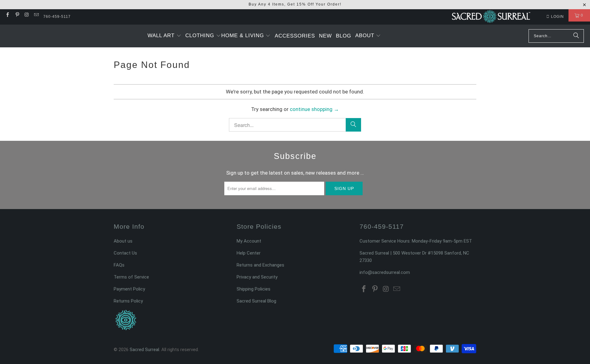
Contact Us (125, 253)
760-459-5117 (57, 16)
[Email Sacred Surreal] (36, 15)
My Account (249, 241)
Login (557, 16)
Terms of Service (131, 277)
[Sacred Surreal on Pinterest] (16, 15)
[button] (164, 36)
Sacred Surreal (144, 349)
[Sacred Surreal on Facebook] (7, 15)
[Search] (576, 36)
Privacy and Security (257, 277)
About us (123, 241)
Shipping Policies (253, 289)
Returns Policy (128, 301)
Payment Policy (129, 289)
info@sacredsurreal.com (385, 272)
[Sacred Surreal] (491, 17)
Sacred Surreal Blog (256, 301)
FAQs (119, 265)
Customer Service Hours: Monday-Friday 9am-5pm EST (416, 241)
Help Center (249, 253)
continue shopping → (314, 109)
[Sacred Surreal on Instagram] (26, 15)
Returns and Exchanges (260, 265)
